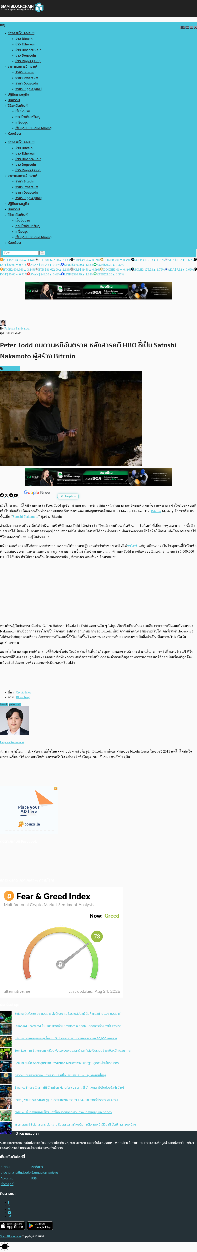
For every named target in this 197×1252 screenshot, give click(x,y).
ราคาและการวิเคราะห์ (22, 66)
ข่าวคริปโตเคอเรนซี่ (21, 33)
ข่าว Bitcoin (24, 39)
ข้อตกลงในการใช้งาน (44, 1172)
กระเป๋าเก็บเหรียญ (28, 117)
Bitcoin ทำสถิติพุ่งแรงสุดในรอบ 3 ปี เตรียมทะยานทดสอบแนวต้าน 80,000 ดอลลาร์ (66, 1038)
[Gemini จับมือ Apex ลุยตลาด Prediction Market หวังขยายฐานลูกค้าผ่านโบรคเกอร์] (6, 1066)
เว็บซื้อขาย (22, 111)
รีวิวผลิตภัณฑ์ (18, 106)
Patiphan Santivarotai (17, 328)
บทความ (14, 100)
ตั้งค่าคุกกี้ (7, 1184)
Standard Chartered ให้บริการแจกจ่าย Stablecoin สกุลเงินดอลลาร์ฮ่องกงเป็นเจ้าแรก (68, 1026)
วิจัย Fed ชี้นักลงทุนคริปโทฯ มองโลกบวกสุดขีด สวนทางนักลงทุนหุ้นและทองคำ (63, 1112)
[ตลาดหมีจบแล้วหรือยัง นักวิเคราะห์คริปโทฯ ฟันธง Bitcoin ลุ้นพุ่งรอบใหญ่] (6, 1079)
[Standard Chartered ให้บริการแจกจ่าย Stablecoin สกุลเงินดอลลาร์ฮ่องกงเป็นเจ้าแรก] (6, 1030)
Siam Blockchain (10, 1236)
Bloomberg (23, 697)
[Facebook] (2, 496)
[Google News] (38, 496)
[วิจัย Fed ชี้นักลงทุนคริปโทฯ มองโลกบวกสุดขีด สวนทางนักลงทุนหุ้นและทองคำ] (6, 1116)
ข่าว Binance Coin (28, 50)
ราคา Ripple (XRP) (28, 89)
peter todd (15, 704)
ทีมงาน (5, 1166)
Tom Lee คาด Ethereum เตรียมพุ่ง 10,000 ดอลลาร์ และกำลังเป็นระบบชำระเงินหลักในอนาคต (72, 1050)
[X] (7, 496)
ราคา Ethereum (26, 78)
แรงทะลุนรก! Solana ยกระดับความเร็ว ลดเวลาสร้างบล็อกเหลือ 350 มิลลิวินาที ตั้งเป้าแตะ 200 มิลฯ (75, 1124)
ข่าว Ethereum (26, 44)
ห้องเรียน (14, 133)
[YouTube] (16, 496)
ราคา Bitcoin (24, 72)
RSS (34, 1178)
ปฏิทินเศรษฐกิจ (18, 94)
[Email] (9, 1216)
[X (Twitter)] (9, 1209)
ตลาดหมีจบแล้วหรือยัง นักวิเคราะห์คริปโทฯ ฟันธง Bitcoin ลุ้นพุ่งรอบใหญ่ (60, 1075)
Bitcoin (156, 511)
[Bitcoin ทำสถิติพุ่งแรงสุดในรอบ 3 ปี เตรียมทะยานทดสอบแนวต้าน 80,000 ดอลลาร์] (6, 1042)
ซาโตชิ (132, 546)
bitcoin (4, 704)
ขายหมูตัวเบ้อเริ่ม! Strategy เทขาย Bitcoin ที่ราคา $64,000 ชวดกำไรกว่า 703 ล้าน (66, 1099)
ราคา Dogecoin (26, 83)
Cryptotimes (23, 692)
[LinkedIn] (9, 1205)
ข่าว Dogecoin (25, 55)
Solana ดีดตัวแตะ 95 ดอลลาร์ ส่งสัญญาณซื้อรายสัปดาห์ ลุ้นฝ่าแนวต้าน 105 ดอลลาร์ (67, 1013)
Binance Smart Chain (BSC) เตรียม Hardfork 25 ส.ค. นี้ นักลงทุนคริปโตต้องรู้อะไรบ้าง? (69, 1087)
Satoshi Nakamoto (25, 517)
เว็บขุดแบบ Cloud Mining (33, 128)
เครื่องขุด (21, 122)
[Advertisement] (98, 591)
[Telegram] (11, 496)
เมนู (2, 24)
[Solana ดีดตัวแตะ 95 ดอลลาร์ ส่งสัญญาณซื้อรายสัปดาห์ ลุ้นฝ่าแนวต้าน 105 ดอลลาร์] (6, 1017)
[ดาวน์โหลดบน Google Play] (40, 1225)
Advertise (7, 1178)
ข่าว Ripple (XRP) (28, 61)
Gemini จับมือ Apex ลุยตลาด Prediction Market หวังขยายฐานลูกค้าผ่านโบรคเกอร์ (67, 1062)
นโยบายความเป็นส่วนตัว (16, 1172)
